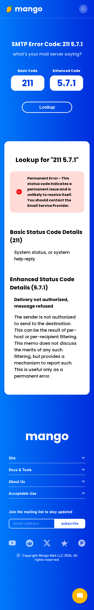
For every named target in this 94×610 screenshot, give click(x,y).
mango (28, 9)
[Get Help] (79, 595)
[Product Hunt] (81, 543)
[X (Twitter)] (47, 543)
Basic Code (27, 70)
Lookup (47, 107)
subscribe (70, 524)
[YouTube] (12, 543)
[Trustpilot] (64, 543)
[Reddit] (29, 543)
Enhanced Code (66, 70)
